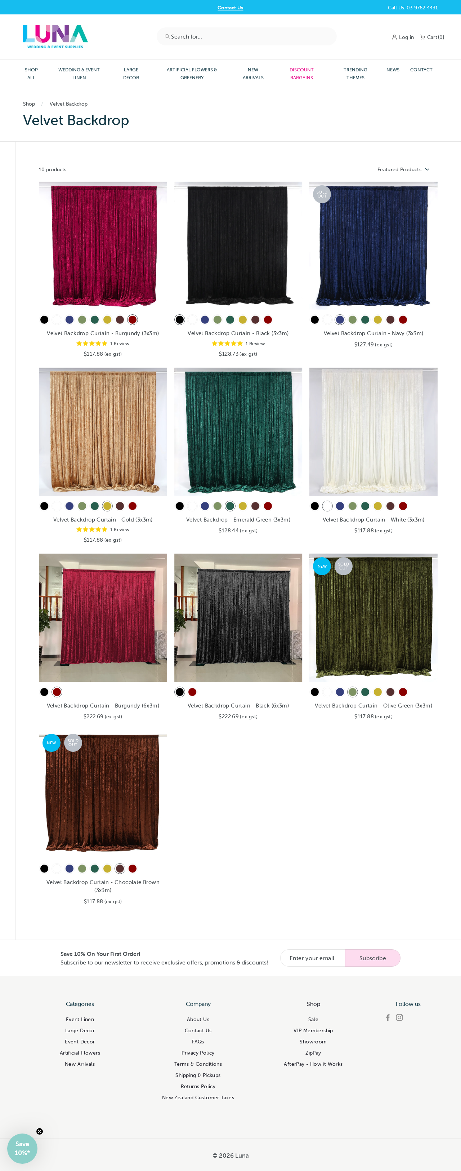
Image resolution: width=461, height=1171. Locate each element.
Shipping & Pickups (197, 1075)
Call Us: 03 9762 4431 (413, 7)
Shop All (31, 74)
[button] (22, 1149)
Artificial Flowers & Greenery (192, 74)
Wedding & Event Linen (79, 74)
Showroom (313, 1041)
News (392, 70)
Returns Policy (198, 1086)
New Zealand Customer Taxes (198, 1097)
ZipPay (313, 1053)
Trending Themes (355, 74)
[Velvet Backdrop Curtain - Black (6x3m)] (44, 692)
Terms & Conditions (198, 1064)
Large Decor (131, 74)
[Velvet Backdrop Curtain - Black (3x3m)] (44, 319)
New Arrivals (253, 74)
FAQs (198, 1041)
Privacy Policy (198, 1053)
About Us (198, 1019)
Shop (29, 104)
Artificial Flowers (80, 1053)
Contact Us (230, 7)
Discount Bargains (302, 74)
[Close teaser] (39, 1131)
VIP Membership (313, 1030)
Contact (421, 70)
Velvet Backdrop (69, 104)
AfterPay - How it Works (313, 1064)
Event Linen (80, 1019)
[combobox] (247, 36)
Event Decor (80, 1041)
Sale (313, 1019)
